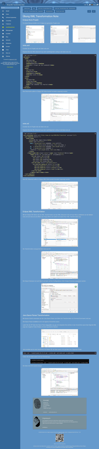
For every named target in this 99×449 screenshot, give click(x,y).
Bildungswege (7, 30)
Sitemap (8, 56)
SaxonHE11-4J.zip (51, 325)
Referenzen (6, 43)
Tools (5, 50)
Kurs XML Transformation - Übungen (33, 11)
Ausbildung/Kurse (8, 27)
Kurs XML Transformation (45, 8)
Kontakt (6, 46)
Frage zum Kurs (60, 11)
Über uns (6, 53)
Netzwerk (6, 40)
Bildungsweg (49, 11)
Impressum (44, 427)
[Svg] (92, 5)
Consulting (6, 21)
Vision (5, 14)
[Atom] (96, 5)
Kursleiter (6, 33)
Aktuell (5, 11)
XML (34, 8)
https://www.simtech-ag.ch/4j (59, 443)
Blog (7, 37)
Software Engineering (9, 17)
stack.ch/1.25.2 (13, 59)
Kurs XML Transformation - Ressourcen (65, 8)
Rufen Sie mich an (53, 412)
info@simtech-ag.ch (47, 408)
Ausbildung (27, 8)
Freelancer (6, 24)
